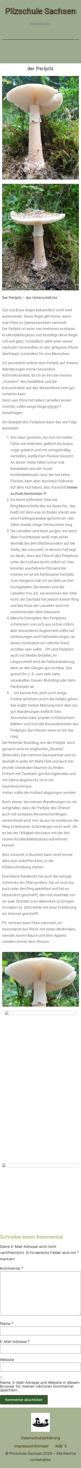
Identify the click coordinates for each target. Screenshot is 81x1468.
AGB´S (61, 1446)
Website (7, 1360)
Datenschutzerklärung (40, 1438)
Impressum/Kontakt (31, 1446)
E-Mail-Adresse (15, 1342)
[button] (40, 53)
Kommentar (11, 1268)
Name (6, 1324)
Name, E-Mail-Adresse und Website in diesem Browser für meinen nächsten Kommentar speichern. (40, 1386)
